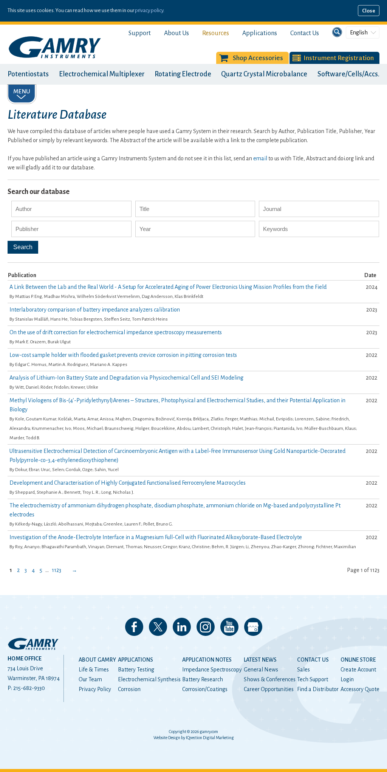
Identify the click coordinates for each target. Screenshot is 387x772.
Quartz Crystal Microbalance (264, 74)
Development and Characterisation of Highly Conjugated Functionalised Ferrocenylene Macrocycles (127, 483)
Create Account (358, 670)
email (260, 158)
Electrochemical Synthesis (149, 679)
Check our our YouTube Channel (229, 627)
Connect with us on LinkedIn (182, 627)
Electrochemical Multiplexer (102, 74)
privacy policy (149, 10)
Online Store (358, 660)
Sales (303, 670)
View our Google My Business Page (253, 627)
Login (347, 679)
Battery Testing (136, 670)
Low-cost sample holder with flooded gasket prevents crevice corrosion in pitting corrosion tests (123, 355)
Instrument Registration (338, 58)
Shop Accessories (258, 58)
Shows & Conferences (270, 679)
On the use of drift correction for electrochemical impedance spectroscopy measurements (115, 332)
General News (261, 670)
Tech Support (312, 679)
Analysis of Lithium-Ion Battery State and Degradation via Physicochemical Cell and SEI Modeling (126, 378)
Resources (215, 33)
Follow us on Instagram (206, 627)
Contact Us (304, 33)
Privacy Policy (95, 689)
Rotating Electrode (183, 74)
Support (139, 33)
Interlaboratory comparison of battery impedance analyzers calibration (94, 310)
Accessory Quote (360, 689)
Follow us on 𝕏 (158, 627)
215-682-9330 (29, 688)
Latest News (260, 660)
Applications (259, 33)
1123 (56, 570)
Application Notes (207, 660)
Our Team (90, 679)
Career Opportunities (269, 689)
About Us (176, 33)
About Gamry (97, 660)
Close (368, 11)
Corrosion (129, 689)
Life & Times (94, 670)
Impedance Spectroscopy (212, 670)
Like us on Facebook (134, 627)
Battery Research (202, 679)
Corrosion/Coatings (205, 689)
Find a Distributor (318, 689)
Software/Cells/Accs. (348, 74)
